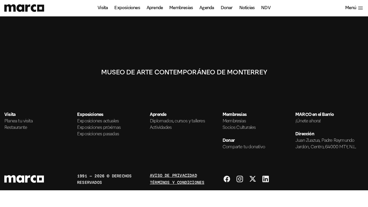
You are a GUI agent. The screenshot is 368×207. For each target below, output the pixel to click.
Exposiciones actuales (98, 121)
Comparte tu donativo (244, 147)
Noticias (247, 8)
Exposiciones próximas (98, 128)
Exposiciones (127, 8)
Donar (227, 8)
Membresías (181, 8)
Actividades (160, 128)
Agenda (206, 8)
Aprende (155, 8)
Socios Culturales (239, 128)
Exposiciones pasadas (98, 134)
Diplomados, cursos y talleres (177, 121)
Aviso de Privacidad (173, 175)
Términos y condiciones (177, 182)
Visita (103, 8)
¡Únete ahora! (308, 121)
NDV (265, 8)
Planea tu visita (18, 121)
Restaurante (15, 128)
